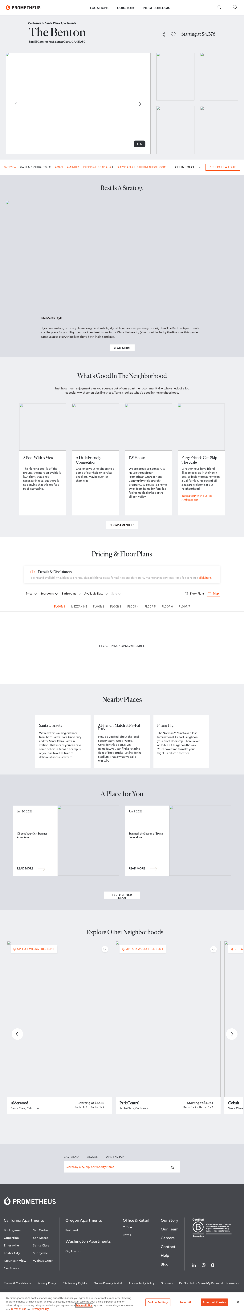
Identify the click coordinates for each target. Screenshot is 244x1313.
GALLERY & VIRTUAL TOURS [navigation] (35, 167)
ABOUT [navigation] (59, 167)
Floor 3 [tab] (115, 606)
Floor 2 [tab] (98, 606)
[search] (219, 7)
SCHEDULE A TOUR (223, 167)
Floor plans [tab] (197, 593)
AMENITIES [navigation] (73, 167)
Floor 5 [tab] (150, 606)
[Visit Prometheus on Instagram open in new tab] (203, 1265)
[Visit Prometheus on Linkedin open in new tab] (194, 1265)
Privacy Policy (84, 1305)
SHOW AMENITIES (122, 525)
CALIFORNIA (71, 1156)
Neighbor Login (156, 8)
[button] (163, 34)
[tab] (213, 593)
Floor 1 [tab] (59, 606)
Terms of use (18, 1309)
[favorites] (235, 7)
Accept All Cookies (214, 1302)
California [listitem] (36, 23)
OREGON (92, 1156)
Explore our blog (122, 896)
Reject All (186, 1302)
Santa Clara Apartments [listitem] (60, 23)
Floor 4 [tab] (132, 606)
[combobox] (122, 1167)
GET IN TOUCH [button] (185, 167)
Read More (122, 348)
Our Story (126, 8)
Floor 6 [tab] (167, 606)
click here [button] (205, 577)
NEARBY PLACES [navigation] (124, 167)
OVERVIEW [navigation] (10, 167)
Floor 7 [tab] (184, 606)
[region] (122, 1302)
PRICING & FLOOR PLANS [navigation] (97, 167)
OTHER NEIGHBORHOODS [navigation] (151, 167)
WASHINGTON (115, 1156)
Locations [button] (99, 8)
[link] (23, 7)
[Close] (238, 1302)
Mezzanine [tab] (79, 606)
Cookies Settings (158, 1302)
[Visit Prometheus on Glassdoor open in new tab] (212, 1265)
